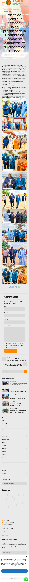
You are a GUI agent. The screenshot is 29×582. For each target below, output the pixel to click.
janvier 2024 (4, 461)
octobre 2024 (4, 436)
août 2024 (4, 442)
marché (4, 499)
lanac (21, 497)
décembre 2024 (5, 430)
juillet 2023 (4, 470)
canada (21, 495)
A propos (4, 533)
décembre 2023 (5, 464)
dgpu (4, 497)
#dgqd (15, 493)
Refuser (14, 575)
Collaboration (8, 9)
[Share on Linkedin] (16, 287)
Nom (5, 306)
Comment (6, 326)
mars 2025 (4, 420)
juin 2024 (4, 445)
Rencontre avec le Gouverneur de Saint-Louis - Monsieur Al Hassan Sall (18, 412)
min (12, 499)
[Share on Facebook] (10, 287)
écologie (11, 506)
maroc (9, 499)
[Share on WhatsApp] (19, 287)
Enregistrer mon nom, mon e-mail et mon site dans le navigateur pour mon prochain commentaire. (15, 345)
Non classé (16, 9)
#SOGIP (10, 495)
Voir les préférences (14, 578)
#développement (21, 493)
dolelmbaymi (9, 497)
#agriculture (5, 493)
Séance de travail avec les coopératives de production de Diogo (18, 391)
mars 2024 (4, 454)
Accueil (3, 531)
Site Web (6, 319)
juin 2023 (4, 473)
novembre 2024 (5, 433)
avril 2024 (4, 451)
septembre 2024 (5, 439)
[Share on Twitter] (13, 287)
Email (5, 312)
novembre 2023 (5, 467)
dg (24, 495)
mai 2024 (4, 448)
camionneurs (15, 495)
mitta (16, 499)
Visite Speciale (7, 11)
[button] (27, 557)
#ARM (10, 493)
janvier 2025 (4, 427)
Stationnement (5, 535)
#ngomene (5, 495)
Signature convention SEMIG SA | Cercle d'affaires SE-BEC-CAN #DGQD (18, 384)
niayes (20, 499)
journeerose (15, 497)
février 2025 (4, 423)
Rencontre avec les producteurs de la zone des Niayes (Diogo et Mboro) (18, 398)
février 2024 (4, 457)
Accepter (14, 571)
